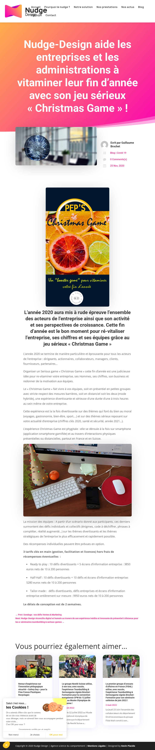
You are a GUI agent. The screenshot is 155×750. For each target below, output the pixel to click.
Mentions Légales (96, 745)
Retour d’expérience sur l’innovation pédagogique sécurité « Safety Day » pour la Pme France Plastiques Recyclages (32, 689)
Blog (112, 152)
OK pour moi (56, 734)
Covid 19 (121, 152)
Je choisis (35, 734)
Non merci (13, 734)
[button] (6, 744)
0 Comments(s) (118, 159)
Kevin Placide (128, 745)
